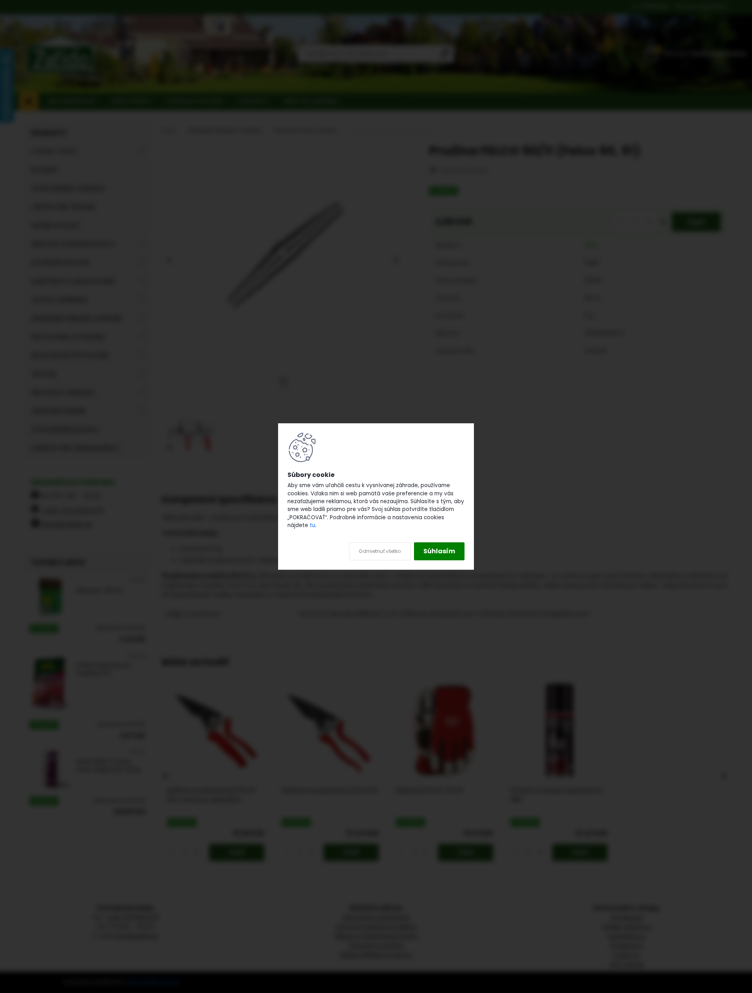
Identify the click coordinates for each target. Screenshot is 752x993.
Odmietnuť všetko (380, 551)
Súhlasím (439, 551)
